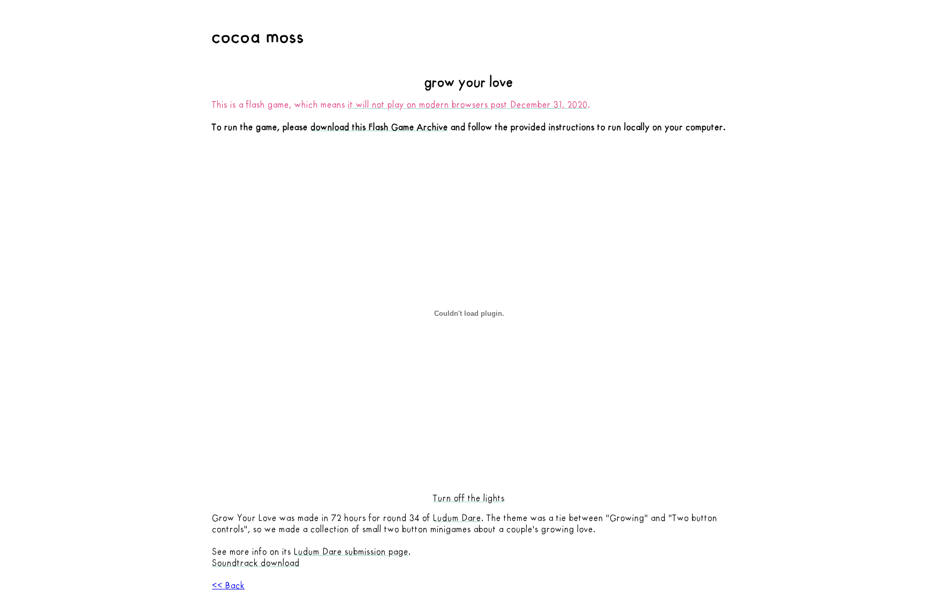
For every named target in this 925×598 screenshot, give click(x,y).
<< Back (228, 585)
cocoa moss (258, 36)
